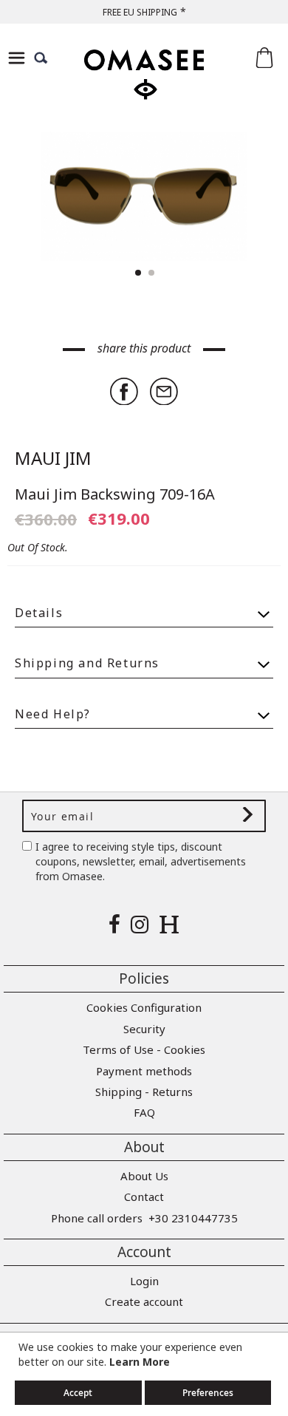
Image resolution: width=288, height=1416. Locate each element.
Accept (78, 1392)
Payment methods (144, 1070)
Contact (144, 1196)
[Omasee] (144, 88)
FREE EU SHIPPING (140, 12)
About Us (144, 1175)
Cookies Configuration (144, 1007)
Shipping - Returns (144, 1091)
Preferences (207, 1392)
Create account (144, 1301)
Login (144, 1280)
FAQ (144, 1112)
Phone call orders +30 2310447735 (144, 1218)
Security (144, 1028)
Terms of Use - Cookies (144, 1049)
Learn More (139, 1362)
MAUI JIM (53, 458)
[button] (243, 196)
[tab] (144, 606)
